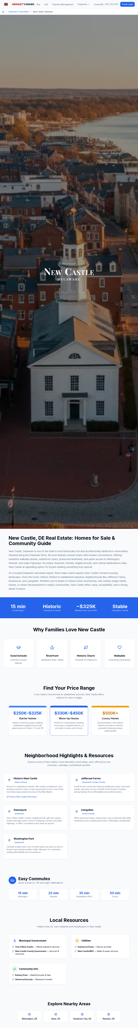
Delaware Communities (19, 11)
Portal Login (127, 4)
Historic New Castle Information (23, 797)
